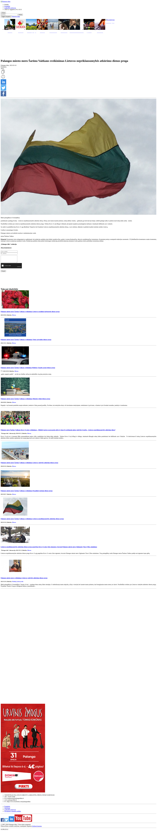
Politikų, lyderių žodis (17, 581)
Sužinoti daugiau (37, 826)
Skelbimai (7, 808)
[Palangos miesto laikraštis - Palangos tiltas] (5, 1)
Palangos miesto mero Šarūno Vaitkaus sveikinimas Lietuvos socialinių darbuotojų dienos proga (30, 311)
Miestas (14, 315)
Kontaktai (7, 6)
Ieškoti (20, 14)
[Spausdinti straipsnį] (3, 78)
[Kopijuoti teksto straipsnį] (3, 73)
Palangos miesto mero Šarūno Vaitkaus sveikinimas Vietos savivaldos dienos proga (26, 339)
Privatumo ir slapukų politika (12, 811)
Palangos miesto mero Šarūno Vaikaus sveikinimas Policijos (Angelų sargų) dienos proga (28, 367)
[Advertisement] (78, 45)
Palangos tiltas (16, 16)
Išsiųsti (3, 271)
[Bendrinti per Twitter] (3, 90)
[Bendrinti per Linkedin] (3, 84)
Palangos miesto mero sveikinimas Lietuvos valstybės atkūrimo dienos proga (24, 578)
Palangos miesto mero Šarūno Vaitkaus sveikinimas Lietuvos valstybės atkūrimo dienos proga (29, 462)
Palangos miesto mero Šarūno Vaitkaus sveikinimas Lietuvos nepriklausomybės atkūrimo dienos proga (32, 519)
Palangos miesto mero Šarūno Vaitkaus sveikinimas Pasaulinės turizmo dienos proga (27, 491)
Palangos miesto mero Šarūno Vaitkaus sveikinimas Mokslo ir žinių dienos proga (25, 399)
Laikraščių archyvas (10, 8)
